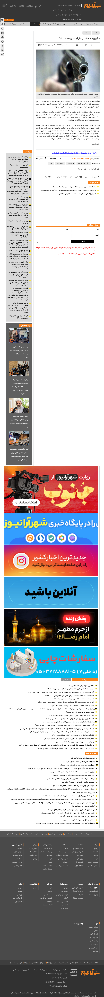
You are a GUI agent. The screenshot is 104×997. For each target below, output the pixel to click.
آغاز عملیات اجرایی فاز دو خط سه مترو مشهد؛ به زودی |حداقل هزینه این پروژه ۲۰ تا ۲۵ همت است (61, 692)
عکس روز (18, 901)
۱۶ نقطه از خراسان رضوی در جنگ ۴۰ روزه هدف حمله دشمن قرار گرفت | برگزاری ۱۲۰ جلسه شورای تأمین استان (57, 728)
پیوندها (49, 962)
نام (98, 229)
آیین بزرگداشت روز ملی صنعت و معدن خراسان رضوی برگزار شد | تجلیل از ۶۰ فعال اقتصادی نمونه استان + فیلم (19, 454)
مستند (20, 891)
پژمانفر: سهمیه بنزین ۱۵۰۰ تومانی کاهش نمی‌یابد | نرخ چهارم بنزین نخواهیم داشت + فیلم (19, 421)
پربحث (84, 679)
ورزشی (19, 894)
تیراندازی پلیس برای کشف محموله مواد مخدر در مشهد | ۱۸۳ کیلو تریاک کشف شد (68, 190)
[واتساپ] (79, 169)
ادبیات (50, 858)
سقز (51, 163)
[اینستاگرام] (51, 560)
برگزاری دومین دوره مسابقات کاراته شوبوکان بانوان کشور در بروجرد (72, 772)
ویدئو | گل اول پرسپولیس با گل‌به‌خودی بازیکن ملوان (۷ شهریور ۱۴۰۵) (18, 274)
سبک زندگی (48, 894)
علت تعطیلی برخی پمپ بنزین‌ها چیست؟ (80, 712)
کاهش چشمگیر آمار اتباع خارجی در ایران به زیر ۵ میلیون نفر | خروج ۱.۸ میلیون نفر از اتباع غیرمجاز (61, 768)
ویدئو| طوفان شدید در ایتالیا (18, 251)
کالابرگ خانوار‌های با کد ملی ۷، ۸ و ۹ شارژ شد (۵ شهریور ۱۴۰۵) (73, 735)
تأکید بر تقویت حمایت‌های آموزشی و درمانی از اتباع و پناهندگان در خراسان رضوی (66, 748)
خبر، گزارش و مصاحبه (93, 949)
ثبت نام (5, 20)
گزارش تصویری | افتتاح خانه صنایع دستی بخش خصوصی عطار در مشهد (18, 207)
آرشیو (55, 962)
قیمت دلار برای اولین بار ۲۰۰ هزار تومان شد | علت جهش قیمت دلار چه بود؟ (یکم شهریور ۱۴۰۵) (62, 732)
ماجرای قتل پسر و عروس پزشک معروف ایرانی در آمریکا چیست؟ (74, 187)
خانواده (65, 862)
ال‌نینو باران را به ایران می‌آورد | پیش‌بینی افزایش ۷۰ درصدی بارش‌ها (71, 809)
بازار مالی (80, 858)
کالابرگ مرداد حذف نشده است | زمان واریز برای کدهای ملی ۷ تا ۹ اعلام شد (69, 695)
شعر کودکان (94, 934)
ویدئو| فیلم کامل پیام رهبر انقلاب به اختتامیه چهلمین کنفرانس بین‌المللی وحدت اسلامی (66, 823)
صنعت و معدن (78, 848)
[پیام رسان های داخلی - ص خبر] (51, 529)
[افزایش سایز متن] (81, 45)
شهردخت (49, 901)
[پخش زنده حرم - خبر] (51, 627)
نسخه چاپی (60, 177)
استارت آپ (18, 858)
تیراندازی (71, 163)
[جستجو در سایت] (6, 5)
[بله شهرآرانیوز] (2, 20)
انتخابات (95, 852)
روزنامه (67, 19)
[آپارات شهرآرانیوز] (2, 24)
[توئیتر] (82, 169)
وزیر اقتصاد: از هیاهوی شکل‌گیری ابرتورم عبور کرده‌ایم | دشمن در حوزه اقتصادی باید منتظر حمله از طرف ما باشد (56, 745)
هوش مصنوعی (17, 855)
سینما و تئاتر (48, 848)
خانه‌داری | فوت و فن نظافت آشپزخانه (81, 685)
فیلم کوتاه (64, 908)
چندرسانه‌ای (59, 14)
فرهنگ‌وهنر (68, 10)
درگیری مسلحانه (83, 163)
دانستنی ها (94, 944)
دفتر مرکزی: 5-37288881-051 (56, 973)
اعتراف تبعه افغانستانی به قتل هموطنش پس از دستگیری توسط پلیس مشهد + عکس (65, 702)
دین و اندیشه (93, 888)
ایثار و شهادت (93, 894)
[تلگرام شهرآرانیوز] (2, 54)
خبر (51, 888)
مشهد (66, 14)
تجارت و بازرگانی (77, 852)
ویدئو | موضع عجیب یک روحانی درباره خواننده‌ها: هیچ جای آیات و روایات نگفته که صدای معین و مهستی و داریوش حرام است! (52, 708)
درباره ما (97, 962)
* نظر (68, 229)
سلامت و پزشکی (62, 865)
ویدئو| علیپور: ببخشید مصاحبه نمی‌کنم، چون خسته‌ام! (78, 765)
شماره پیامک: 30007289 (58, 986)
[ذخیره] (85, 45)
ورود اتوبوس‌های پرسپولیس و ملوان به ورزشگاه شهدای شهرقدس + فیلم (18, 282)
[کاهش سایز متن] (71, 45)
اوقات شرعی (34, 962)
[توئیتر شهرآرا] (2, 46)
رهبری (96, 848)
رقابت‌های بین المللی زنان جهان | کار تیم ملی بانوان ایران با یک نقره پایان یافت (67, 813)
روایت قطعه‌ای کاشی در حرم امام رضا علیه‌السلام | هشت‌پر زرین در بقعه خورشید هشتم (18, 173)
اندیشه (50, 891)
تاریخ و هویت (47, 905)
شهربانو (16, 834)
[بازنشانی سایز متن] (76, 45)
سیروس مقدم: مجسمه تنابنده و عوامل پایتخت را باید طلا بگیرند (72, 705)
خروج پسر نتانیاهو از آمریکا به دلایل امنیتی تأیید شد (76, 816)
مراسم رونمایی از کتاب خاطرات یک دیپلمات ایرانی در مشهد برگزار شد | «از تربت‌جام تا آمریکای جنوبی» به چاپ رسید (17, 308)
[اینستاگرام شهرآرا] (2, 50)
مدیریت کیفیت (63, 962)
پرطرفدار (66, 679)
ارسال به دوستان (75, 177)
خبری (20, 888)
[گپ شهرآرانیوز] (2, 37)
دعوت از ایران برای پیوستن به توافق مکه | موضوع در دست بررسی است (70, 718)
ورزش (62, 10)
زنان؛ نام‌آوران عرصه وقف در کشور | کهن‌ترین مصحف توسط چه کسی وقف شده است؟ (18, 265)
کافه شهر (65, 905)
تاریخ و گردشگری (62, 855)
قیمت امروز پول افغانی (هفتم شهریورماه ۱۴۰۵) (18, 317)
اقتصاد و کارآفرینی (46, 898)
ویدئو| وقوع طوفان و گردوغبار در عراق (17, 222)
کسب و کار (79, 862)
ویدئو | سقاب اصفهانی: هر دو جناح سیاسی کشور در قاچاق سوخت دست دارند (69, 722)
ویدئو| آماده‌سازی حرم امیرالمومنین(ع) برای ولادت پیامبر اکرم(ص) (18, 199)
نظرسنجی (19, 962)
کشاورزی (80, 855)
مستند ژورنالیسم (62, 901)
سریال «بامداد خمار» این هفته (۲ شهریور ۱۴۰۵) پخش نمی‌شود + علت (70, 689)
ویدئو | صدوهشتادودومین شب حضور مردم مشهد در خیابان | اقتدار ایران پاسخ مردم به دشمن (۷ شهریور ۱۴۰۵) (17, 190)
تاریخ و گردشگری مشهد (77, 893)
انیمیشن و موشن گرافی (62, 896)
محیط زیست (63, 852)
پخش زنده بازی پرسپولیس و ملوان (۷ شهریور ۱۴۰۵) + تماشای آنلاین (18, 159)
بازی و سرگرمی (17, 862)
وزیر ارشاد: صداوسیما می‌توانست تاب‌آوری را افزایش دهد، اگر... (72, 775)
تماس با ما (90, 962)
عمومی (35, 888)
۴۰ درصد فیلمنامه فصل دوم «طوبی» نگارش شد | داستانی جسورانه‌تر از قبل (69, 738)
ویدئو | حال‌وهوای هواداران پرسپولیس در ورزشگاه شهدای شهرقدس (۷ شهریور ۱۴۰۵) (17, 256)
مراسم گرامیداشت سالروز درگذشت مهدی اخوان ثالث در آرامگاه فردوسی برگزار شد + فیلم (19, 352)
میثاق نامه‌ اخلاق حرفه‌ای (77, 962)
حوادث (86, 33)
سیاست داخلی (93, 862)
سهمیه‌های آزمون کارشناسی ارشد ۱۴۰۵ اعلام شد (69, 24)
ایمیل (97, 235)
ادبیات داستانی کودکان (93, 929)
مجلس (95, 855)
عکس (72, 19)
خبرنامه (45, 177)
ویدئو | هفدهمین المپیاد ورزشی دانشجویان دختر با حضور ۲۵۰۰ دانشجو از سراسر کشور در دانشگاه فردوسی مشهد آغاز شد (19, 387)
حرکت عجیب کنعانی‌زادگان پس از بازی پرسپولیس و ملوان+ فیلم (19, 234)
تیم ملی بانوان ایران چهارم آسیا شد (82, 758)
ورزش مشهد (33, 858)
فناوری (19, 848)
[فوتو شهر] (29, 6)
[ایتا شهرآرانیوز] (2, 33)
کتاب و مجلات (47, 865)
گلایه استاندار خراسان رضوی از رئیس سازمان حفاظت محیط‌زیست (71, 715)
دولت (96, 858)
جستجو (12, 962)
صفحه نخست (95, 834)
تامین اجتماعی (63, 858)
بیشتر (8, 326)
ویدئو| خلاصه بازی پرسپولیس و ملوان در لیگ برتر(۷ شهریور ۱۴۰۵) (17, 215)
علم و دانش (18, 865)
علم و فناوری (56, 10)
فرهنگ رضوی (93, 891)
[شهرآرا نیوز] (92, 5)
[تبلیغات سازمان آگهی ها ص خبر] (51, 662)
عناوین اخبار (77, 5)
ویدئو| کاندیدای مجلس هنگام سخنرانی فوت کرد (79, 761)
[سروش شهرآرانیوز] (2, 41)
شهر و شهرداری (77, 888)
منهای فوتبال (33, 855)
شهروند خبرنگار (78, 898)
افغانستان (78, 19)
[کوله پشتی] (13, 6)
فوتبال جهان (33, 852)
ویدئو (66, 888)
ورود (11, 20)
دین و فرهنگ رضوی (75, 14)
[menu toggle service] (4, 5)
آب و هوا (43, 962)
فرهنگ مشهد (47, 869)
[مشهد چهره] (21, 7)
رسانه (50, 862)
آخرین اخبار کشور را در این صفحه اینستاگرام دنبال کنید (71, 152)
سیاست (70, 5)
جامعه (60, 5)
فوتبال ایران (33, 848)
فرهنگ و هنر (17, 898)
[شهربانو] (38, 6)
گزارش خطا (39, 158)
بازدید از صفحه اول (91, 177)
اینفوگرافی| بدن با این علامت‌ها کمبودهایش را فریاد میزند (17, 228)
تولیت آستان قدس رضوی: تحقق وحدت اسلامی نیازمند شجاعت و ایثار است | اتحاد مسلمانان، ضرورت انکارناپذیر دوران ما (53, 802)
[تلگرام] (85, 169)
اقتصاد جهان (78, 865)
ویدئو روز (64, 891)
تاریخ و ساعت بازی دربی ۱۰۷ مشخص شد (18, 166)
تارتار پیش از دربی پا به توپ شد (83, 792)
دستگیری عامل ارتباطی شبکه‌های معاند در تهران (78, 820)
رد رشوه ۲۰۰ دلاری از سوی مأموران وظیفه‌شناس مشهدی (75, 741)
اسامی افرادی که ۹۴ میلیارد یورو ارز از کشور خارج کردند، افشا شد (72, 699)
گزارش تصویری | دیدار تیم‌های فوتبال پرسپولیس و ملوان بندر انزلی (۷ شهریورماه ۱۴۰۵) (17, 181)
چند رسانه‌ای (94, 941)
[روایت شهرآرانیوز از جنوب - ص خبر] (51, 489)
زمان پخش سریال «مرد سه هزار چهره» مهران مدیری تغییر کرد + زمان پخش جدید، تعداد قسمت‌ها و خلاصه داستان (17, 243)
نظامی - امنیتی (93, 865)
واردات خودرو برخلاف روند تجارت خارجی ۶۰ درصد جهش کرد (73, 785)
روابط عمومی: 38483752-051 (56, 982)
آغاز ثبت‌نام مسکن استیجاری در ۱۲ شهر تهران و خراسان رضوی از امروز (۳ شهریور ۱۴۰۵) (64, 725)
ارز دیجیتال (18, 852)
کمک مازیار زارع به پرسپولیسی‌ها (83, 806)
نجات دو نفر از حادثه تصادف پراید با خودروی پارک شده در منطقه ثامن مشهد (68, 778)
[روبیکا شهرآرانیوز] (2, 28)
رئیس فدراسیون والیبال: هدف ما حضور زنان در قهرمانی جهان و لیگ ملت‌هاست (67, 796)
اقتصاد (65, 5)
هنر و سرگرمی (93, 937)
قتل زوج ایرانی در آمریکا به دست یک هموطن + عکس (77, 193)
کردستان (60, 163)
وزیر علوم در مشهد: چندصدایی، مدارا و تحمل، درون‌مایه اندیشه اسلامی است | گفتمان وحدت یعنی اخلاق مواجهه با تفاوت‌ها (52, 799)
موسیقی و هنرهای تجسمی (46, 854)
